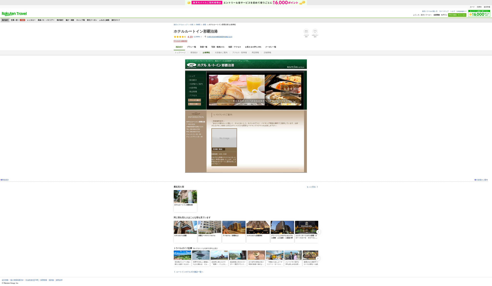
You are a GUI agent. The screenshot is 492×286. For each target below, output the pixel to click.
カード (472, 7)
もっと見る (311, 187)
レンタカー (31, 20)
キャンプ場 (80, 20)
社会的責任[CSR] (32, 280)
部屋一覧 (203, 47)
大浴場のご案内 (221, 53)
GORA (479, 7)
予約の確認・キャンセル (457, 15)
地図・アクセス (234, 47)
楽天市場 (487, 7)
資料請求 (59, 280)
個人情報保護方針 (17, 280)
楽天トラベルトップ (181, 24)
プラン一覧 (191, 47)
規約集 (51, 280)
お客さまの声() (253, 47)
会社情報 (5, 280)
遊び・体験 (70, 20)
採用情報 (43, 280)
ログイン (444, 15)
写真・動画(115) (217, 47)
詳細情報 (267, 53)
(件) (197, 37)
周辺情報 (255, 53)
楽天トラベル (14, 14)
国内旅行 (5, 20)
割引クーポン (92, 20)
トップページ (180, 53)
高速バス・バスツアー (46, 20)
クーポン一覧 (270, 47)
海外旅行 (60, 20)
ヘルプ (452, 11)
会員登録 (437, 15)
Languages (461, 11)
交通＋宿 (14, 20)
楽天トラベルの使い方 (430, 11)
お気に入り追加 (315, 35)
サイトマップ (444, 11)
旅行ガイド (116, 20)
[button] (195, 191)
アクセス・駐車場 (239, 53)
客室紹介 (194, 53)
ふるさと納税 (104, 20)
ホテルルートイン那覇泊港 (196, 31)
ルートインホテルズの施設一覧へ (189, 272)
